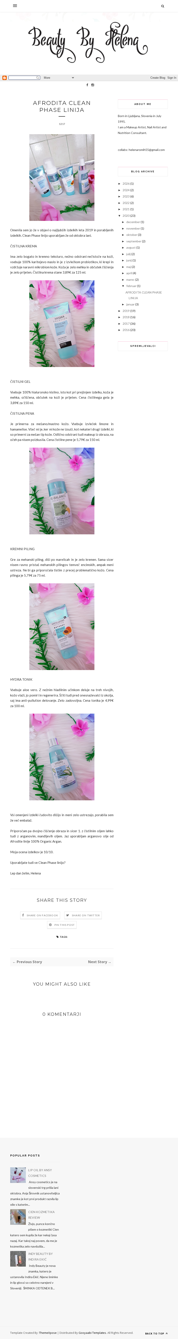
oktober (131, 234)
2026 (126, 183)
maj (128, 267)
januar (130, 304)
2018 (126, 317)
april (129, 273)
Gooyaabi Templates (92, 1333)
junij (129, 260)
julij (128, 254)
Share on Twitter (86, 915)
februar (131, 286)
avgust (131, 247)
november (133, 228)
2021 (126, 209)
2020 (126, 215)
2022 (126, 203)
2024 (126, 190)
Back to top (155, 1333)
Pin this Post (64, 924)
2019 (126, 311)
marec (130, 279)
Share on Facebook (42, 915)
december (133, 222)
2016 (126, 330)
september (133, 241)
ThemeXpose (48, 1333)
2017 (126, 323)
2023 (126, 196)
